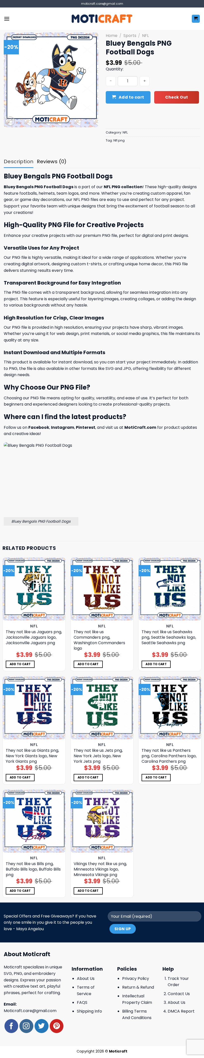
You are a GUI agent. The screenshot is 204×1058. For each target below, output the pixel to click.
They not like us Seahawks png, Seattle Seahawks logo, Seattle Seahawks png (169, 637)
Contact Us (179, 994)
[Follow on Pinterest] (56, 1026)
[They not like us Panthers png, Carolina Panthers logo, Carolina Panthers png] (170, 707)
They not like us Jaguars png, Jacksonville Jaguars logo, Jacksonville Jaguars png (34, 637)
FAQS (82, 1002)
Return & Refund (138, 987)
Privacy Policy (135, 978)
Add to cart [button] (20, 664)
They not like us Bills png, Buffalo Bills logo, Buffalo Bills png (33, 869)
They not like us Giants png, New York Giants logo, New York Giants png (32, 756)
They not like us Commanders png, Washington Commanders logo (99, 640)
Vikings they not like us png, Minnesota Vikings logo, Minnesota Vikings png (100, 869)
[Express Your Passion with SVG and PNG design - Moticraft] (102, 18)
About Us (86, 978)
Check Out (176, 97)
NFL (145, 35)
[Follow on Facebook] (11, 1026)
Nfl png (119, 140)
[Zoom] (10, 121)
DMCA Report (181, 1011)
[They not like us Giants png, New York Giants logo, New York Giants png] (34, 707)
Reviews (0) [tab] (51, 161)
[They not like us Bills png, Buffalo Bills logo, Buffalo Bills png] (34, 821)
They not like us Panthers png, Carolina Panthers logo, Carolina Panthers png (169, 756)
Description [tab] (18, 161)
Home (111, 35)
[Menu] (7, 18)
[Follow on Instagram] (26, 1026)
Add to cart (131, 97)
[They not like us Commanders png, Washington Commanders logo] (102, 589)
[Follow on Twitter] (41, 1026)
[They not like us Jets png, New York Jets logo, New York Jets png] (102, 707)
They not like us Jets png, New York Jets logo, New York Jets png (98, 756)
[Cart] (196, 19)
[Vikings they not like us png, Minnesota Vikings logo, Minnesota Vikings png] (102, 821)
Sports (129, 35)
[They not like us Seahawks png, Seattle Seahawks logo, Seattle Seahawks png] (170, 589)
